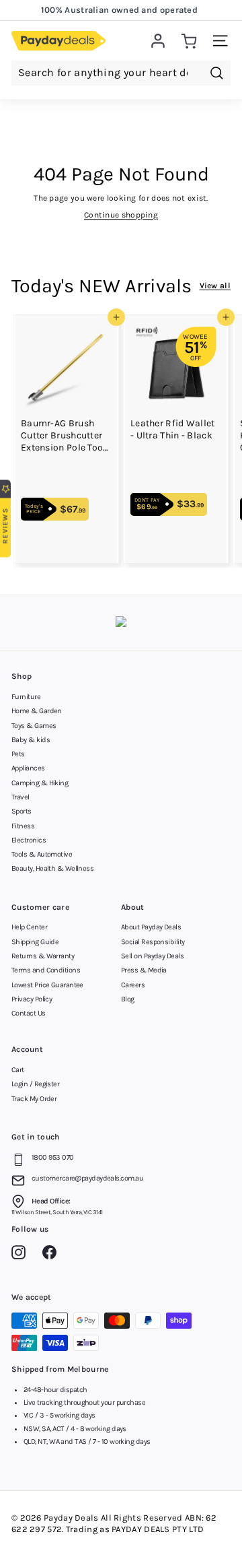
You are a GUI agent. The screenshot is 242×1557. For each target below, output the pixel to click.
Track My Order (33, 1098)
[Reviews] (121, 623)
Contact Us (28, 1013)
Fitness (22, 826)
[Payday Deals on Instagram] (21, 1254)
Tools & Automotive (41, 854)
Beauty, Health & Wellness (52, 868)
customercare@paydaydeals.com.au (87, 1178)
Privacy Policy (31, 999)
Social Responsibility (152, 941)
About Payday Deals (151, 927)
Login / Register (35, 1084)
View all (215, 285)
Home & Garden (36, 710)
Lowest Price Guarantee (47, 985)
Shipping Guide (34, 941)
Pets (18, 754)
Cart (17, 1069)
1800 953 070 (52, 1157)
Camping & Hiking (39, 782)
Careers (133, 985)
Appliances (28, 768)
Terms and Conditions (45, 970)
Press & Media (144, 970)
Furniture (25, 696)
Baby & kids (30, 739)
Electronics (28, 840)
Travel (20, 797)
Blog (127, 999)
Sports (21, 811)
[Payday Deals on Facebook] (52, 1254)
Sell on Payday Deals (152, 956)
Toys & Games (33, 725)
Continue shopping (121, 215)
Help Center (29, 927)
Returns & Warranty (42, 956)
